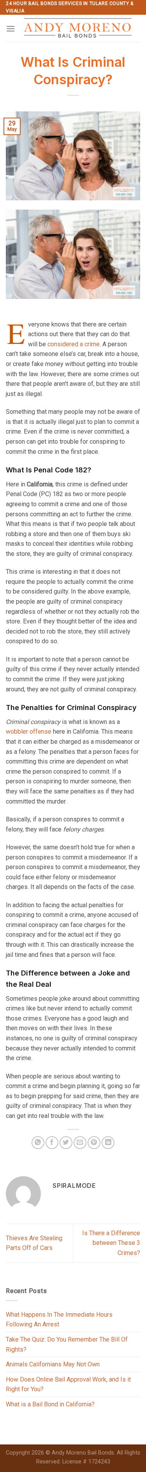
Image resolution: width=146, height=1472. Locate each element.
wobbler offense (28, 731)
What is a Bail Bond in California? (50, 1404)
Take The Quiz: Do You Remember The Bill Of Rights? (67, 1344)
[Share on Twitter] (66, 1142)
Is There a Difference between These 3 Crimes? (111, 1243)
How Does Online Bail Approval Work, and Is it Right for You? (68, 1384)
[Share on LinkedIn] (108, 1142)
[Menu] (10, 28)
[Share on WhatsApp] (38, 1142)
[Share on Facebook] (52, 1142)
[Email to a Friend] (80, 1142)
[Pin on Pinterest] (94, 1142)
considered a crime (73, 344)
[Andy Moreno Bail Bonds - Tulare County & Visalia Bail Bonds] (77, 28)
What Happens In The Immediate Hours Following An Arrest (59, 1319)
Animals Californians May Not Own (53, 1364)
